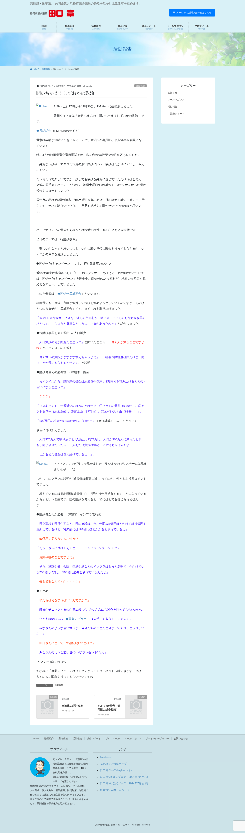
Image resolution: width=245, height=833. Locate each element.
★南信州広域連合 (69, 293)
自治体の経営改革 (72, 705)
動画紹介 (49, 738)
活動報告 (140, 85)
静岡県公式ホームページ (114, 789)
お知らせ (172, 92)
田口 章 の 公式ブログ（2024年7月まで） (125, 783)
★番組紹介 (43, 130)
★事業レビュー (76, 618)
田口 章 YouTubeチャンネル (116, 770)
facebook (105, 757)
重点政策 (63, 738)
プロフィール (113, 738)
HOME (36, 738)
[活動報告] (47, 701)
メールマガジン (176, 99)
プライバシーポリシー (157, 738)
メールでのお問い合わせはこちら (193, 12)
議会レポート (177, 113)
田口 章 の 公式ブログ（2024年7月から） (125, 776)
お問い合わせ (181, 738)
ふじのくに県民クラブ (113, 763)
